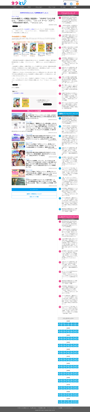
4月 (70, 330)
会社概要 (60, 407)
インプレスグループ (68, 407)
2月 (63, 323)
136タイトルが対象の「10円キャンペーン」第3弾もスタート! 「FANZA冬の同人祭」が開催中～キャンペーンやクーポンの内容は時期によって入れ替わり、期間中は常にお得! (41, 146)
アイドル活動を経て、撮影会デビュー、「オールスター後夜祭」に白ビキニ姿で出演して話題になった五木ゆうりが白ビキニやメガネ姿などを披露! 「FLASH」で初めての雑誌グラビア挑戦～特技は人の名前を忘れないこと (70, 202)
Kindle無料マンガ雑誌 (29, 29)
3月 (66, 330)
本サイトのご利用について (24, 407)
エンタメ (22, 7)
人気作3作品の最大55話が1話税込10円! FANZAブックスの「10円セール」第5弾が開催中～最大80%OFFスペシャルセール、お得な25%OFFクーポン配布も (41, 154)
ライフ (29, 7)
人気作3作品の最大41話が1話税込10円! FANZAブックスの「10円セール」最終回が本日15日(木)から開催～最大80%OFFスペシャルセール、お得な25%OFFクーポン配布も (41, 137)
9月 (66, 332)
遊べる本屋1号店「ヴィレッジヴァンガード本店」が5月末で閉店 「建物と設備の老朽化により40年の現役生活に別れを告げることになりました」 (41, 117)
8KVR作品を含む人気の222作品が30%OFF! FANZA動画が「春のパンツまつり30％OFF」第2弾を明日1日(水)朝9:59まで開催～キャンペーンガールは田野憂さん (69, 20)
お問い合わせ (33, 407)
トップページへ (34, 189)
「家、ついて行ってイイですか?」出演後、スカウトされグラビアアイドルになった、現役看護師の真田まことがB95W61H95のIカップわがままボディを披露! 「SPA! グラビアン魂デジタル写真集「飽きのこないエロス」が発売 (70, 181)
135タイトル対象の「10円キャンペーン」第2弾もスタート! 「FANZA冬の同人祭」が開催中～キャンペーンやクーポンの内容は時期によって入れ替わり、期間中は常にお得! (41, 173)
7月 (59, 332)
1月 (59, 323)
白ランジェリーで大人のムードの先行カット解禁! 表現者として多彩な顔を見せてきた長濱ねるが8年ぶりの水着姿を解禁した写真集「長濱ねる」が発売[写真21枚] (70, 105)
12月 (77, 332)
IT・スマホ (63, 7)
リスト (20, 26)
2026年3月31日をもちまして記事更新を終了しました (34, 12)
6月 (77, 330)
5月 (73, 330)
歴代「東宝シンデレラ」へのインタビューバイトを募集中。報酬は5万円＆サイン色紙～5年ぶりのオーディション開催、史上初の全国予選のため (70, 88)
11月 (73, 332)
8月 (63, 332)
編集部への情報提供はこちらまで (34, 193)
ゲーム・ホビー (39, 7)
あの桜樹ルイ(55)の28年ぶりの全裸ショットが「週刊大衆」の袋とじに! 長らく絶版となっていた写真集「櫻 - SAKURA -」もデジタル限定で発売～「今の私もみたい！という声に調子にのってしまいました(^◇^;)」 (70, 51)
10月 (70, 332)
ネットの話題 (73, 7)
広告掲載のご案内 (42, 407)
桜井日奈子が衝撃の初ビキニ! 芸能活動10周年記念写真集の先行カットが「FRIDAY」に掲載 (69, 210)
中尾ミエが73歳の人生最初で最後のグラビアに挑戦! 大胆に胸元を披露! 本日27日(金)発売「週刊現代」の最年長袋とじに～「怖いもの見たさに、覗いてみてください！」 (70, 79)
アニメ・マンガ (52, 7)
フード (15, 7)
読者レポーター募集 (34, 196)
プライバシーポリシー (52, 407)
